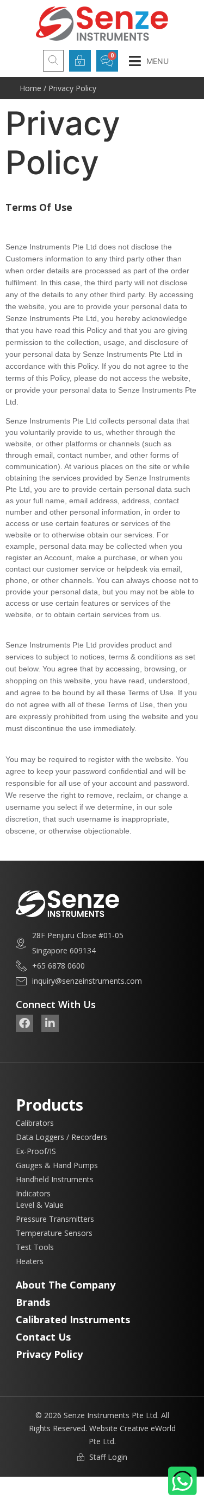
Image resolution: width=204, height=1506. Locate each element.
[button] (149, 61)
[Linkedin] (50, 1023)
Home (30, 88)
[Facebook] (24, 1023)
